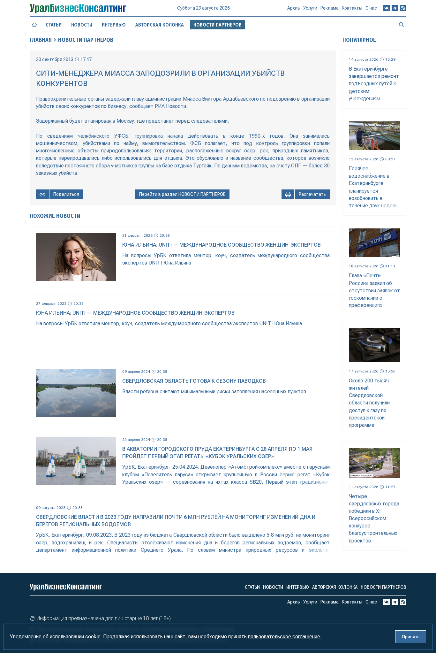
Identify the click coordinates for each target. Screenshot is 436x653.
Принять (410, 636)
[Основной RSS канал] (403, 8)
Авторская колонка (159, 25)
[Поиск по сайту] (401, 24)
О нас (371, 8)
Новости (81, 25)
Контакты (352, 8)
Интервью (114, 25)
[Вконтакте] (386, 8)
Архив (293, 8)
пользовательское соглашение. (284, 637)
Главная (41, 39)
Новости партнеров (383, 587)
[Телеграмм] (395, 8)
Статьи (54, 25)
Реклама (329, 8)
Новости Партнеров (85, 39)
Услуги (310, 8)
